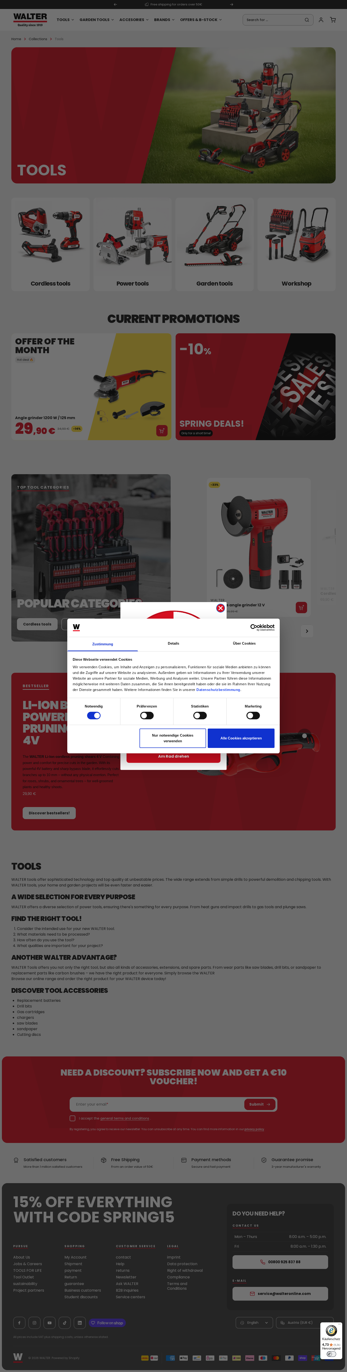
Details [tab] (173, 643)
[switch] (147, 715)
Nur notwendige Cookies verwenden (172, 738)
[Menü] (339, 1325)
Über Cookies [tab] (244, 643)
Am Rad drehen (173, 756)
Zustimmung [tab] (102, 644)
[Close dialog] (220, 608)
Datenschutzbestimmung (218, 690)
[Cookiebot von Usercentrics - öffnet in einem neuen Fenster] (254, 627)
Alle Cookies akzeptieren (241, 738)
